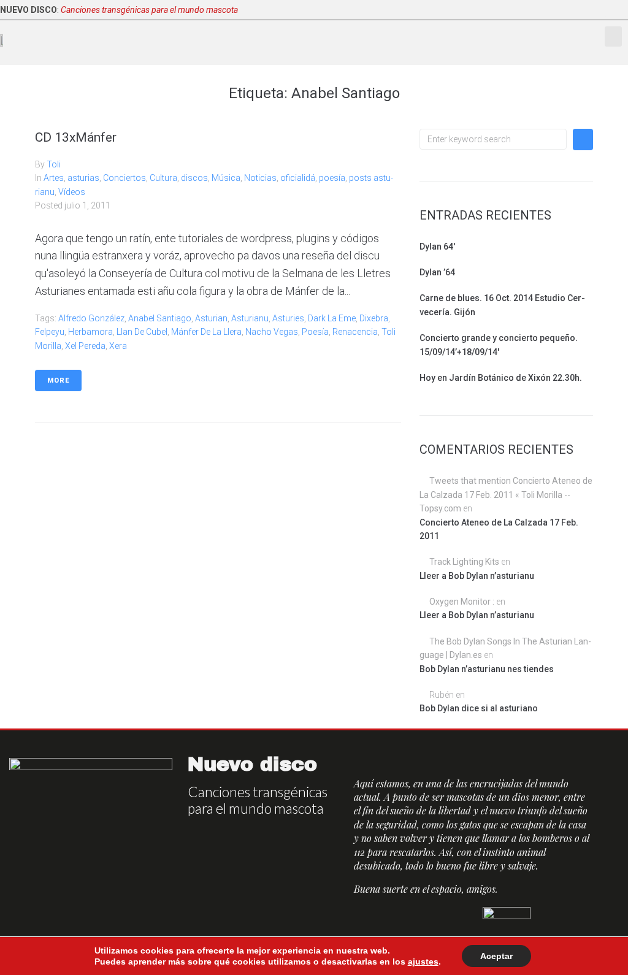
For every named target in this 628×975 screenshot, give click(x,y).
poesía (332, 178)
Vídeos (71, 192)
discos (194, 178)
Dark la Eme (332, 318)
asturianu (250, 318)
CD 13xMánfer (76, 137)
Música (226, 178)
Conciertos (124, 178)
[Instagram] (618, 10)
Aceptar (496, 956)
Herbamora (90, 332)
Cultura (163, 178)
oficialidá (297, 178)
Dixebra (373, 318)
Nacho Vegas (271, 332)
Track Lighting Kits (464, 562)
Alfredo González (91, 318)
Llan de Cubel (142, 332)
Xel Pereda (85, 346)
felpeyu (49, 332)
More (58, 380)
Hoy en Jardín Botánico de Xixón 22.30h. (500, 378)
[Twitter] (579, 10)
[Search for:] (493, 139)
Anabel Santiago (159, 318)
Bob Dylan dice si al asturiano (478, 708)
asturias (83, 178)
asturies (288, 318)
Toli (54, 164)
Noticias (260, 178)
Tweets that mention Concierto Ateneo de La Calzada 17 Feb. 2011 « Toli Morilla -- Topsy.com (505, 494)
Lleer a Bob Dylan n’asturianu (476, 576)
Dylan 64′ (437, 246)
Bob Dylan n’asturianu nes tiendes (486, 669)
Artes (54, 178)
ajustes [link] (423, 961)
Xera (118, 346)
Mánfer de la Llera (206, 332)
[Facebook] (559, 10)
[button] (613, 36)
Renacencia (355, 332)
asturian (211, 318)
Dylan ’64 (437, 272)
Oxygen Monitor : (461, 601)
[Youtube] (598, 10)
